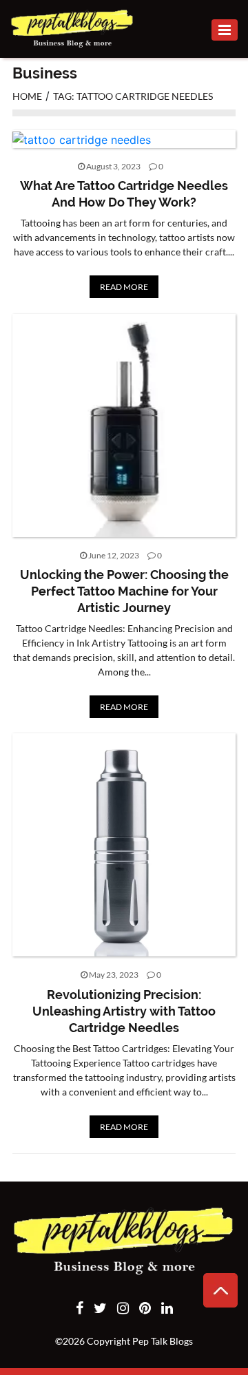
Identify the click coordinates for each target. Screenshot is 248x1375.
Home (27, 96)
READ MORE (124, 287)
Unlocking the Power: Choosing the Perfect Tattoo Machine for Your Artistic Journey (124, 591)
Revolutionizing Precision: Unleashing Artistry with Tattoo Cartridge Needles (124, 1011)
